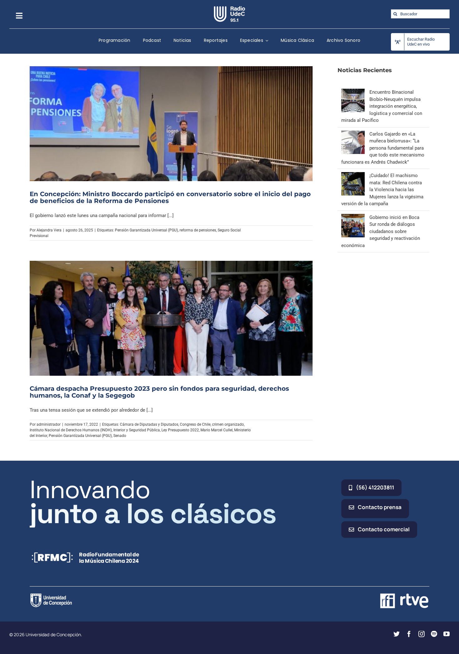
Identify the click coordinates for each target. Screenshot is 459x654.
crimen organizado (228, 424)
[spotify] (434, 634)
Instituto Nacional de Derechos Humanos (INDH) (71, 430)
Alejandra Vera (49, 230)
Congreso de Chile (195, 424)
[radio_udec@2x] (229, 8)
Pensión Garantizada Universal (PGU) (146, 230)
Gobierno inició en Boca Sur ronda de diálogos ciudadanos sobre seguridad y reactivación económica (380, 231)
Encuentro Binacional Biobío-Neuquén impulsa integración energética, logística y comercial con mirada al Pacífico (381, 106)
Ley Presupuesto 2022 (180, 430)
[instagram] (421, 634)
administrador (49, 424)
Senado (119, 436)
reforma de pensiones (198, 230)
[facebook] (409, 634)
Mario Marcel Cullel (216, 430)
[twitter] (396, 634)
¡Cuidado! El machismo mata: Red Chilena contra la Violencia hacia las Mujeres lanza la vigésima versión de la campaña (382, 189)
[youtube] (446, 634)
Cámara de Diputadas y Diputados (149, 424)
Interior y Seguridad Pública (136, 430)
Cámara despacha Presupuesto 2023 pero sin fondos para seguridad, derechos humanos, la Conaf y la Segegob (159, 392)
